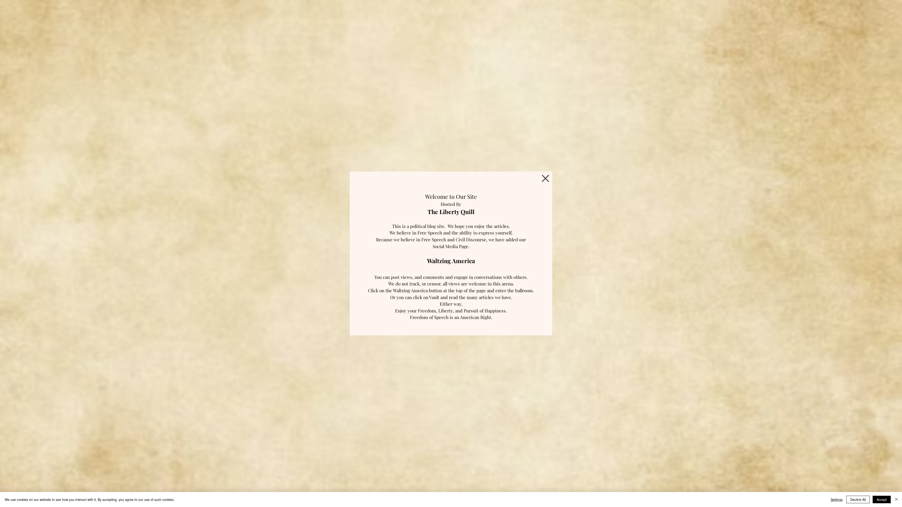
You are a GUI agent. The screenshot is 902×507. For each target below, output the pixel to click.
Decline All (858, 499)
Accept (882, 499)
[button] (545, 178)
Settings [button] (837, 499)
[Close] (896, 499)
